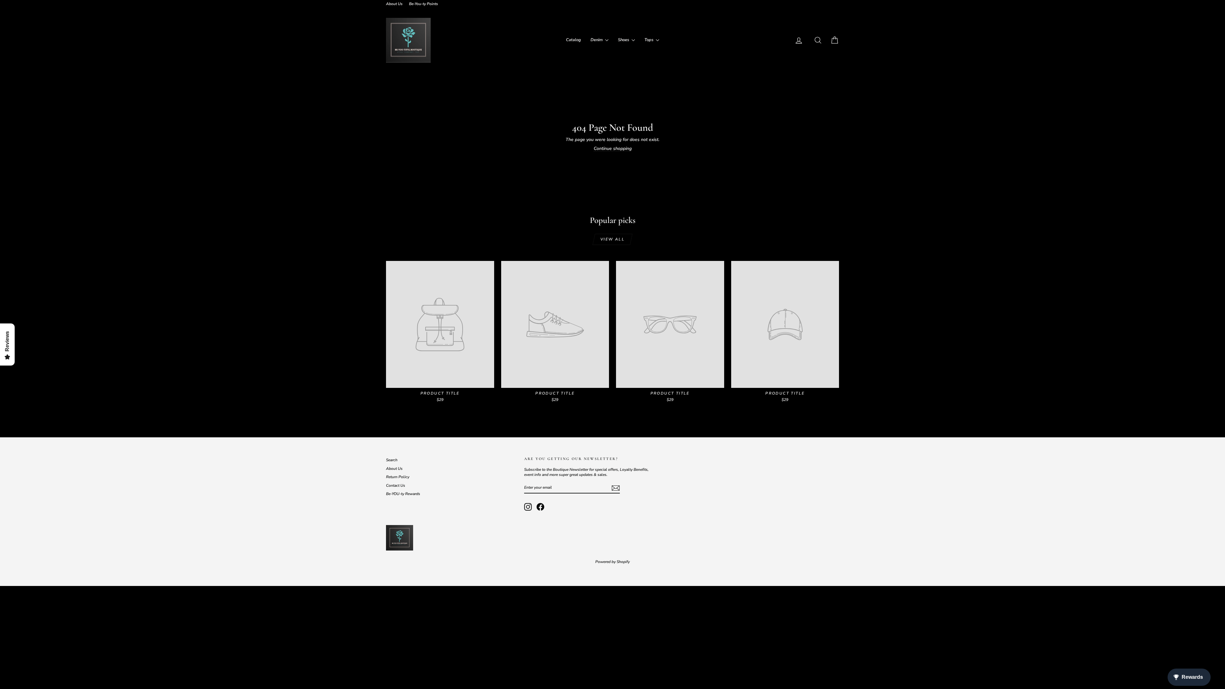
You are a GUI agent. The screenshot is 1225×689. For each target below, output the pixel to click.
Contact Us (395, 485)
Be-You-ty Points (423, 3)
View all (612, 239)
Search (391, 460)
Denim (597, 40)
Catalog (573, 40)
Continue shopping (613, 148)
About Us (394, 3)
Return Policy (397, 476)
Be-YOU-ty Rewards (403, 493)
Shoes (624, 40)
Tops (649, 40)
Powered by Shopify (612, 561)
